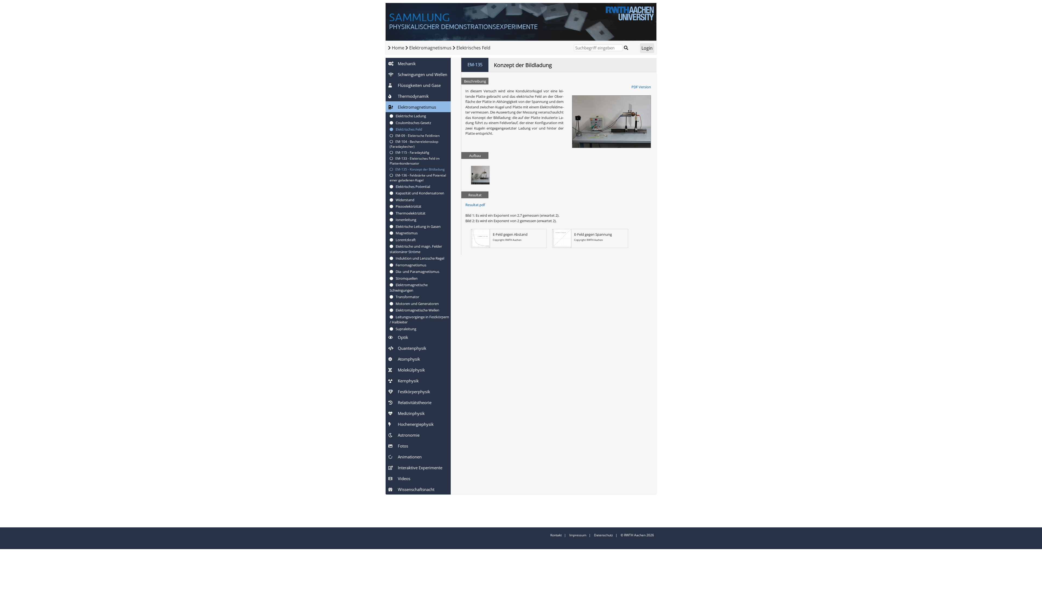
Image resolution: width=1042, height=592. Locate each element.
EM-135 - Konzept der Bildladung (419, 169)
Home (398, 48)
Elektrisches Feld (473, 48)
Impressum (577, 535)
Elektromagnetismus (431, 48)
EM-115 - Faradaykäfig (411, 152)
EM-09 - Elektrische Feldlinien (416, 135)
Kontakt (556, 535)
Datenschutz (603, 535)
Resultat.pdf (475, 204)
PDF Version (641, 86)
